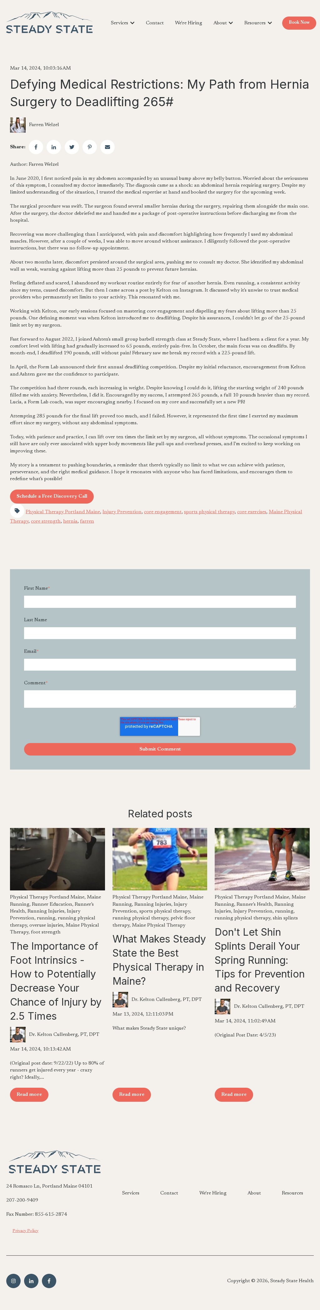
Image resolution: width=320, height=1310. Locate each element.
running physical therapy (140, 918)
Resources (255, 23)
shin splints (285, 918)
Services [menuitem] (130, 1193)
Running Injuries (46, 911)
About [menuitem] (254, 1193)
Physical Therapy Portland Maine (63, 512)
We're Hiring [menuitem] (213, 1193)
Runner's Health (254, 904)
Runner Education (52, 904)
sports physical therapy (209, 512)
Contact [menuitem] (169, 1193)
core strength (46, 521)
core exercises (251, 512)
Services (119, 23)
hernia (70, 521)
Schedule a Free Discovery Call (52, 496)
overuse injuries (46, 925)
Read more (29, 1094)
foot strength (46, 932)
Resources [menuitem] (292, 1193)
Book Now (299, 23)
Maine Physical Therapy (158, 925)
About (220, 23)
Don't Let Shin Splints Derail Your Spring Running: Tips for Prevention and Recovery (260, 960)
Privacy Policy (25, 1231)
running (46, 918)
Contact (155, 23)
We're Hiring (188, 23)
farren (87, 521)
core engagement (163, 512)
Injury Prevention (122, 512)
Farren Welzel (44, 124)
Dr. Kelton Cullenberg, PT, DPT (64, 1034)
